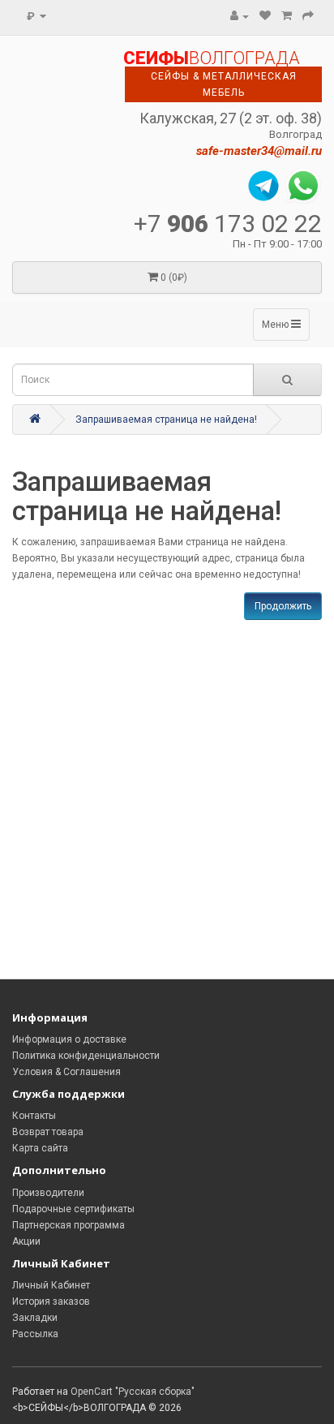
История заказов (51, 1301)
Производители (48, 1192)
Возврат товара (48, 1132)
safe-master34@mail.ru (259, 151)
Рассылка (35, 1334)
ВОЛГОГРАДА (211, 58)
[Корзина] (286, 16)
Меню (276, 324)
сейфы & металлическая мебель (224, 84)
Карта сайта (40, 1148)
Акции (26, 1241)
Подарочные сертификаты (73, 1209)
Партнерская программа (68, 1225)
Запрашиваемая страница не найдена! (166, 419)
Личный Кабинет (51, 1285)
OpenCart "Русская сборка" (133, 1391)
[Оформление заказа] (308, 16)
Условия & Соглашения (66, 1072)
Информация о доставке (69, 1039)
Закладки (35, 1317)
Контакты (34, 1115)
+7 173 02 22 (228, 223)
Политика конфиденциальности (86, 1055)
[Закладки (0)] (265, 16)
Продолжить (283, 606)
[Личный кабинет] (239, 16)
